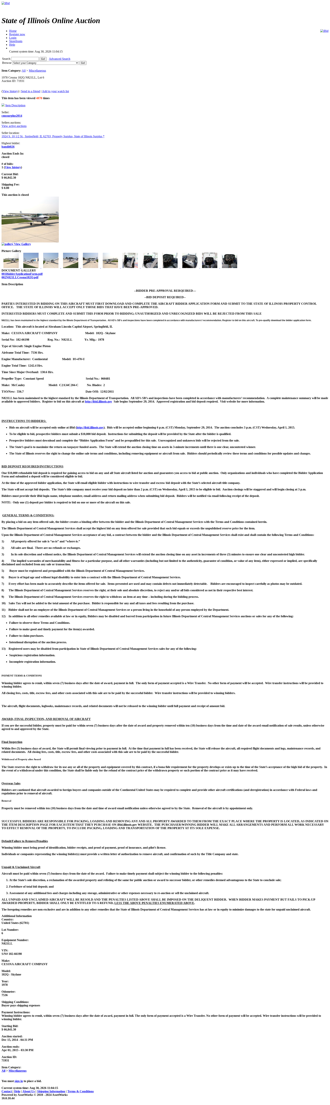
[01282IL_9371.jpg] (229, 267)
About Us (28, 1091)
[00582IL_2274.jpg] (91, 267)
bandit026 (8, 146)
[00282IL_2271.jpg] (31, 267)
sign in (19, 1081)
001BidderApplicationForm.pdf (22, 273)
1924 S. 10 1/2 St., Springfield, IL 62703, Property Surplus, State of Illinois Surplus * (53, 136)
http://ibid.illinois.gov (98, 401)
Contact (7, 1091)
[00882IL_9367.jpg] (150, 267)
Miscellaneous (37, 70)
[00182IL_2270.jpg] (11, 267)
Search (6, 58)
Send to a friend (30, 91)
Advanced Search (59, 58)
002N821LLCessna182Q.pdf (20, 277)
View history (10, 91)
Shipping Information (51, 1091)
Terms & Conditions (80, 1091)
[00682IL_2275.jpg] (111, 267)
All (24, 70)
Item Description (15, 105)
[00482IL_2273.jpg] (71, 267)
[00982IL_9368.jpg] (170, 267)
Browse (7, 62)
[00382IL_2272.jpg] (51, 267)
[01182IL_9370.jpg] (210, 267)
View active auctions (14, 126)
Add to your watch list (55, 91)
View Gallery (22, 244)
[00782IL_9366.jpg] (131, 267)
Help (17, 1091)
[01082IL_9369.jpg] (190, 267)
